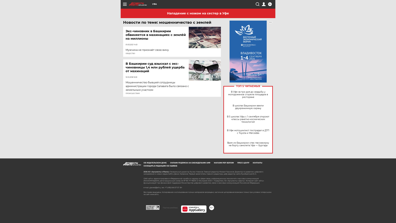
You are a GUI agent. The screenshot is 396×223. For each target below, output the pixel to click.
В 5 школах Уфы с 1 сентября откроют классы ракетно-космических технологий (248, 119)
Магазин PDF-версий (224, 163)
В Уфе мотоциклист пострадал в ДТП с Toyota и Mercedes (248, 131)
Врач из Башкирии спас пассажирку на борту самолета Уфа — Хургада (248, 144)
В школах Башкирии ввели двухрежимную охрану (248, 107)
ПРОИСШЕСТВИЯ (133, 93)
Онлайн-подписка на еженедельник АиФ (190, 163)
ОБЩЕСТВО (130, 53)
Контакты (257, 163)
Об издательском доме (155, 163)
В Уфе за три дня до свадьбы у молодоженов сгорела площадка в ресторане (248, 94)
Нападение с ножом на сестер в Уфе (198, 13)
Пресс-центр (243, 163)
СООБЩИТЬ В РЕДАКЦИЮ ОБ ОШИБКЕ (160, 166)
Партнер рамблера (170, 208)
